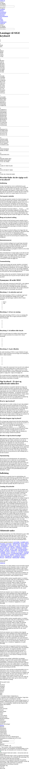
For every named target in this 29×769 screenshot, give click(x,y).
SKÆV (14, 545)
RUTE (12, 549)
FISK (16, 549)
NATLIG (13, 552)
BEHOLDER (16, 557)
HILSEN (13, 547)
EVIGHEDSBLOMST (16, 553)
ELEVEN (8, 543)
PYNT (8, 552)
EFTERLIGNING (23, 549)
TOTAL (2, 556)
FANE (24, 547)
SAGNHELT (11, 546)
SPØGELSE (8, 557)
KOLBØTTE (8, 556)
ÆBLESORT (3, 546)
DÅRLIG (17, 546)
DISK (10, 545)
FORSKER (19, 547)
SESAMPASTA (5, 554)
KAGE (8, 553)
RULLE (2, 557)
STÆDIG (26, 552)
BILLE (27, 543)
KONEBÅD (24, 545)
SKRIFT (12, 554)
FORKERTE (24, 546)
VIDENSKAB (16, 543)
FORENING (14, 550)
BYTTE (2, 549)
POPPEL (22, 557)
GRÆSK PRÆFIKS (20, 554)
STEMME (2, 552)
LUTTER (20, 552)
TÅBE (1, 550)
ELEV (22, 543)
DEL (19, 545)
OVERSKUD (16, 556)
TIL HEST (2, 543)
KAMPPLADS (24, 542)
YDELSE (25, 553)
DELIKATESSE (22, 550)
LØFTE (7, 549)
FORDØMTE (4, 545)
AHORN (3, 553)
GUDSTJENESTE (4, 547)
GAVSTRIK (16, 542)
